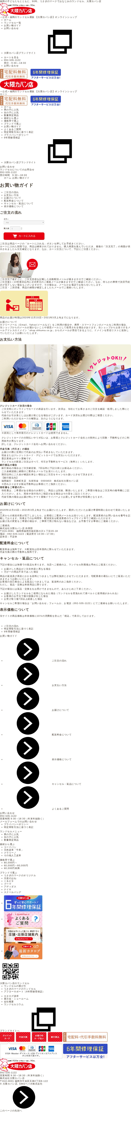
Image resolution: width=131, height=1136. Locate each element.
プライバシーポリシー (16, 135)
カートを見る (11, 57)
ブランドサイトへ (10, 1030)
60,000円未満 (12, 868)
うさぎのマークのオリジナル (20, 875)
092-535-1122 (8, 172)
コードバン (10, 847)
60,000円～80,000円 (16, 865)
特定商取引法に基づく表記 (19, 132)
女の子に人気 (11, 112)
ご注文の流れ (11, 192)
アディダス (10, 886)
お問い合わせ (11, 28)
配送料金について (14, 200)
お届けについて (12, 198)
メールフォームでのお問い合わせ (18, 821)
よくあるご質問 (12, 129)
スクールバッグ (12, 892)
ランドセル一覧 (12, 22)
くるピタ (9, 881)
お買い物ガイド (12, 25)
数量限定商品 (11, 115)
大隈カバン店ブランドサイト (20, 53)
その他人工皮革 (12, 855)
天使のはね (10, 878)
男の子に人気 (11, 109)
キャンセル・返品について (19, 203)
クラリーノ (10, 852)
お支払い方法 (11, 195)
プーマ (7, 884)
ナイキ (7, 889)
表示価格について (14, 206)
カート (3, 94)
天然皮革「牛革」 (14, 850)
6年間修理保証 (12, 137)
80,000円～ (10, 862)
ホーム (7, 20)
